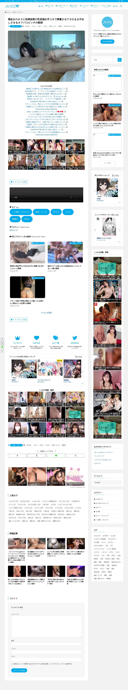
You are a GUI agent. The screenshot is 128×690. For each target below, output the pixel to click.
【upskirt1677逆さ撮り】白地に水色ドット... (46, 101)
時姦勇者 (66, 380)
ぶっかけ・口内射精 (49, 501)
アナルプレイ (64, 501)
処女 (69, 511)
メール (13, 648)
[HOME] (24, 369)
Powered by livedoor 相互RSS (46, 109)
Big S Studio (41, 382)
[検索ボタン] (121, 6)
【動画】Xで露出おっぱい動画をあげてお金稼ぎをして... (45, 89)
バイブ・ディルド (65, 504)
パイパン (38, 508)
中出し (39, 26)
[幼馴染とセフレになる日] (109, 227)
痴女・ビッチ (53, 26)
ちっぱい (36, 501)
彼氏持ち (70, 514)
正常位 (57, 517)
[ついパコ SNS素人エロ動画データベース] (12, 6)
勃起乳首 (20, 514)
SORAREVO (15, 382)
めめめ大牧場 (67, 382)
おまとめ (97, 463)
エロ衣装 (76, 501)
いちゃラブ (13, 501)
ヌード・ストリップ (102, 515)
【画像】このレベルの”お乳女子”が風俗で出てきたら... (45, 124)
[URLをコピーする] (75, 455)
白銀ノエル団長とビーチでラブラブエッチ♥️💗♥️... (45, 112)
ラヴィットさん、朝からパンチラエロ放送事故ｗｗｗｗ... (45, 104)
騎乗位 (60, 26)
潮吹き (67, 517)
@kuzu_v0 (14, 230)
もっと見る (107, 163)
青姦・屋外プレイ (44, 521)
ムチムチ (69, 508)
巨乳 (61, 514)
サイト (13, 656)
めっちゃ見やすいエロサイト (104, 452)
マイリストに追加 (19, 182)
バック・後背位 (15, 508)
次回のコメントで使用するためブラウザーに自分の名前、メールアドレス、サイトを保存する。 (43, 664)
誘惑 (32, 521)
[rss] (122, 1)
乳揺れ (38, 511)
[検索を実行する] (120, 60)
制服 (76, 511)
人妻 (46, 511)
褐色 (25, 521)
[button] (17, 455)
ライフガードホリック (44, 380)
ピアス (49, 508)
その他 (98, 511)
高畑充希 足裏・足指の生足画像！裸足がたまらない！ (45, 94)
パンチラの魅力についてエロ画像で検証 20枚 (45, 114)
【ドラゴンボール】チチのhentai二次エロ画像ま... (46, 117)
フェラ (33, 26)
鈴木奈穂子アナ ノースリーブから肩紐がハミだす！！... (45, 91)
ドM (45, 504)
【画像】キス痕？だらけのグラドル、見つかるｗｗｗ (45, 96)
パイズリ (28, 508)
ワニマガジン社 (101, 240)
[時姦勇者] (76, 369)
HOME (14, 380)
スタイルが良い (34, 504)
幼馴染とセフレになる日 (104, 238)
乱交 (29, 511)
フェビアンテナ (99, 456)
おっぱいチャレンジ (102, 503)
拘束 (30, 517)
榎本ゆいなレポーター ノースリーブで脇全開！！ (45, 99)
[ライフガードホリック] (50, 369)
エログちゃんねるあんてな (103, 459)
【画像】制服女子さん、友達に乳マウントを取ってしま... (45, 122)
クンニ (12, 504)
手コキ (45, 26)
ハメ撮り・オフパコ (16, 26)
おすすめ (27, 26)
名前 (12, 640)
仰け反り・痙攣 (58, 511)
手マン (22, 517)
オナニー (98, 507)
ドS (53, 504)
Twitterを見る (107, 41)
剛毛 (11, 514)
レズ (78, 508)
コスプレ (22, 504)
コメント (15, 614)
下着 (11, 511)
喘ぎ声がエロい (33, 514)
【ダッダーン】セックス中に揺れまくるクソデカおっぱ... (45, 119)
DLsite (78, 357)
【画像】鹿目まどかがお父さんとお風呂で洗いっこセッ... (45, 127)
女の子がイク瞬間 (49, 514)
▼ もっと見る (46, 313)
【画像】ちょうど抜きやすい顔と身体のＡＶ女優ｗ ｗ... (46, 106)
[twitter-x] (119, 1)
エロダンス (99, 499)
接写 (38, 517)
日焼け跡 (47, 517)
